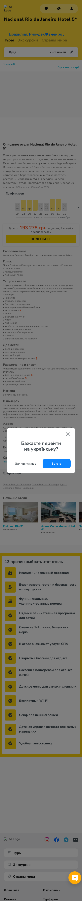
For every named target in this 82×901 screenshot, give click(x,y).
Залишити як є (25, 464)
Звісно (56, 464)
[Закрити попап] (67, 434)
